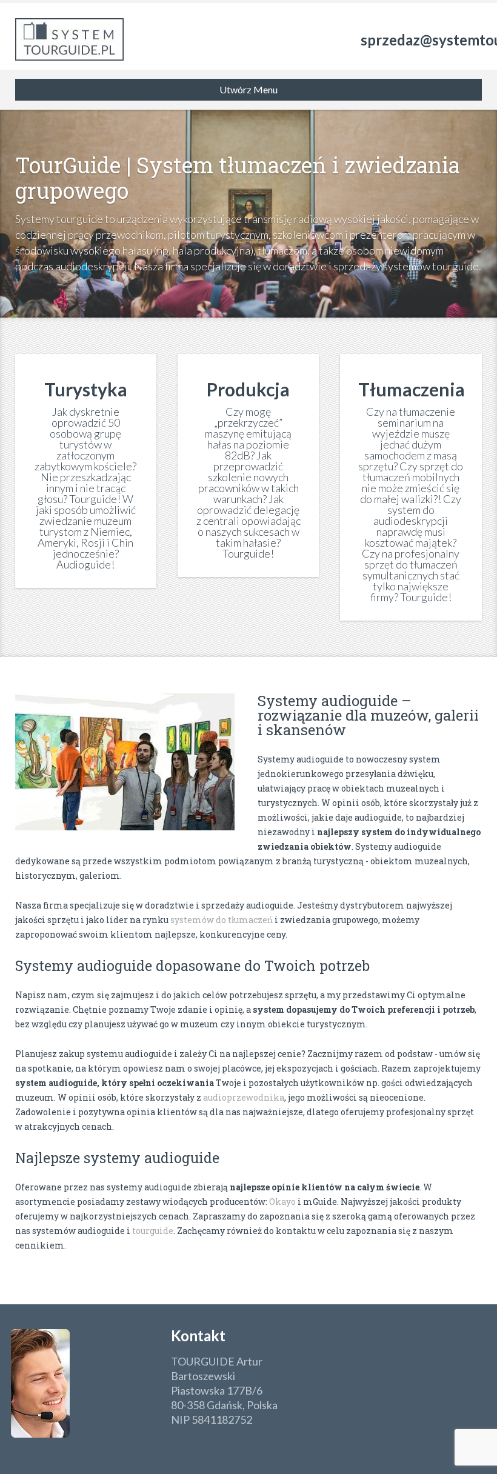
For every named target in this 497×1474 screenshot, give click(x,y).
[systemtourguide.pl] (69, 36)
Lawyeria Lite (41, 1445)
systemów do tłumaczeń (221, 919)
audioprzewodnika (243, 1097)
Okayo (282, 1201)
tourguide (152, 1230)
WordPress (134, 1445)
